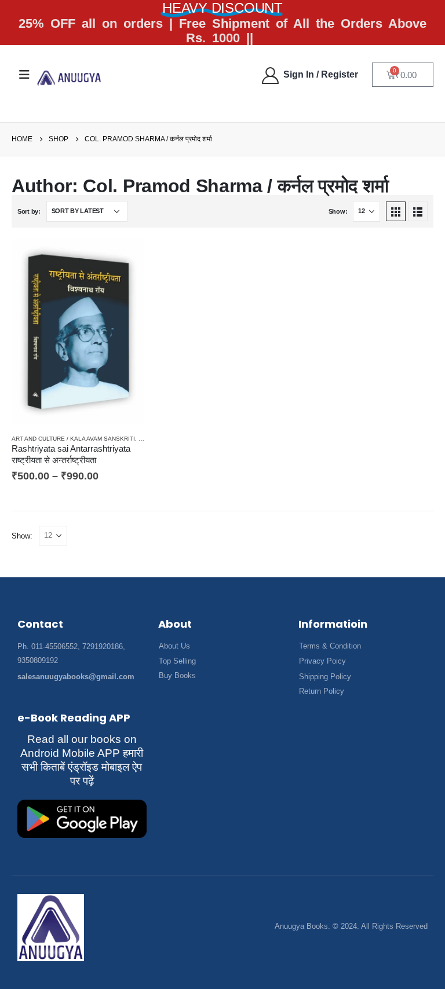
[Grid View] (396, 211)
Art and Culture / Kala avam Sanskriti (73, 438)
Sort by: (29, 211)
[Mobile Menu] (24, 75)
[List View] (418, 211)
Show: (338, 211)
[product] (78, 331)
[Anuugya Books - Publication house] (69, 78)
